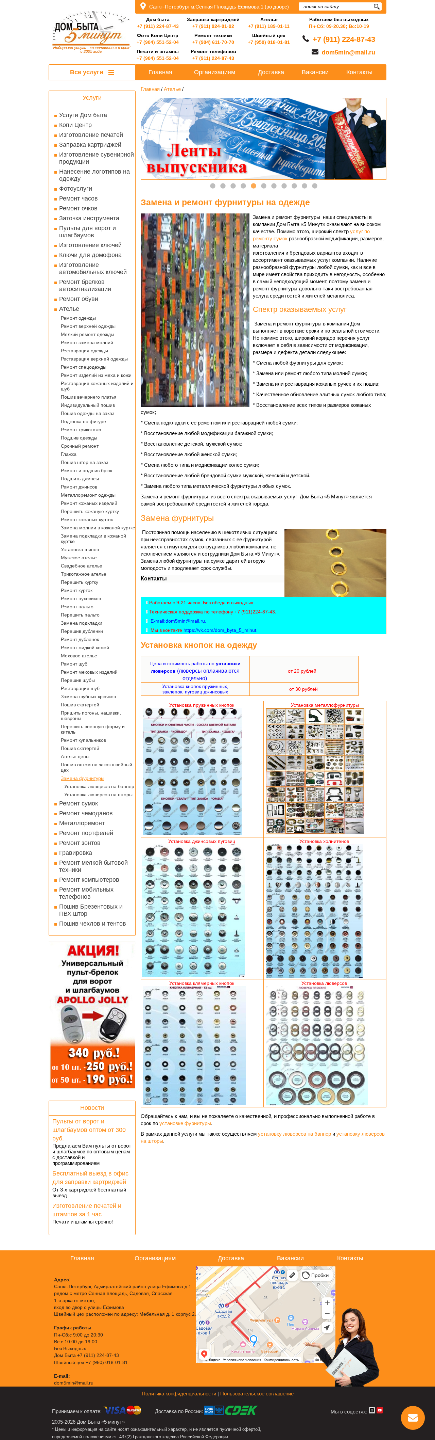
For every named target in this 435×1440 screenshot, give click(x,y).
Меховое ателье (79, 655)
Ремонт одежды (78, 318)
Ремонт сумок (78, 803)
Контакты (359, 72)
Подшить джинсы (80, 478)
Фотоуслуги (75, 188)
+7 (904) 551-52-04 (158, 42)
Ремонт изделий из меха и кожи (96, 375)
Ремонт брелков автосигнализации (85, 285)
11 (314, 186)
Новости (92, 1107)
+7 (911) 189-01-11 (269, 26)
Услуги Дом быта (83, 115)
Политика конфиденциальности (179, 1393)
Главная (160, 72)
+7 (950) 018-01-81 (269, 42)
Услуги (92, 97)
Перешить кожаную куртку (90, 511)
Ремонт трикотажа (81, 429)
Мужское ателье (79, 557)
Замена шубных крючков (88, 696)
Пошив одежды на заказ (87, 413)
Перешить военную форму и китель (93, 729)
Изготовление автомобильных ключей (93, 268)
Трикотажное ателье (83, 574)
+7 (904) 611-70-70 (213, 42)
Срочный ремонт (80, 446)
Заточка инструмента (89, 218)
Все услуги (87, 72)
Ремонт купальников (83, 740)
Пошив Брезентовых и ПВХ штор (91, 910)
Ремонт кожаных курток (87, 519)
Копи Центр (75, 125)
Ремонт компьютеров (89, 879)
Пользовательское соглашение (257, 1393)
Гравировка (75, 852)
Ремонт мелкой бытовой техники (93, 866)
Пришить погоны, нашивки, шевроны (91, 715)
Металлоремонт (82, 823)
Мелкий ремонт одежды (87, 334)
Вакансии (315, 72)
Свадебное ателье (81, 566)
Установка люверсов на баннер (99, 786)
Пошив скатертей (80, 704)
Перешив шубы (78, 680)
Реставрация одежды (84, 350)
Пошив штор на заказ (84, 462)
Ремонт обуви (78, 298)
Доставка (271, 72)
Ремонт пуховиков (81, 598)
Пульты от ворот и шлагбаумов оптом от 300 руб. (89, 1130)
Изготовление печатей (91, 134)
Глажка (68, 454)
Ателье (69, 308)
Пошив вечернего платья (89, 397)
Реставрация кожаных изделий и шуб (97, 386)
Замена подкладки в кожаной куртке (93, 538)
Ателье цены (75, 756)
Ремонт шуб (74, 664)
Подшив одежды (79, 438)
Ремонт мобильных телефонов (86, 893)
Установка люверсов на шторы (98, 794)
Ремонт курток (76, 590)
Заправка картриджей (90, 144)
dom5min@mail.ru (348, 52)
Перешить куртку (79, 582)
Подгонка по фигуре (83, 421)
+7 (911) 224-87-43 (158, 26)
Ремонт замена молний (87, 342)
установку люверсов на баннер (294, 1134)
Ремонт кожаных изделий (89, 503)
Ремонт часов (78, 198)
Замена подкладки (81, 623)
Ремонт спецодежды (83, 367)
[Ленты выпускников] (263, 138)
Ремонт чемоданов (86, 813)
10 (304, 186)
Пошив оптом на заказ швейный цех (96, 767)
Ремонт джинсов (79, 487)
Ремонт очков (78, 208)
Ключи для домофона (90, 255)
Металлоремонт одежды (88, 495)
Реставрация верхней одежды (94, 359)
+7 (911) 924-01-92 (213, 26)
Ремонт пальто (77, 606)
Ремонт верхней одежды (88, 326)
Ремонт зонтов (80, 842)
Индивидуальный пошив (88, 405)
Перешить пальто (80, 615)
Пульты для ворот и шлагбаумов (87, 232)
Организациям (214, 72)
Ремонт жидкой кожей (85, 647)
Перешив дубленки (82, 631)
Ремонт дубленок (80, 639)
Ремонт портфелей (86, 833)
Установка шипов (80, 549)
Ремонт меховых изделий (89, 672)
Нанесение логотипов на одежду (94, 175)
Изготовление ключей (90, 245)
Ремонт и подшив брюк (86, 470)
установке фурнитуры (185, 1123)
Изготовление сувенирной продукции (96, 158)
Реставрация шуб (80, 688)
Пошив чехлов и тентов (92, 923)
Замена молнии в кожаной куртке (98, 527)
